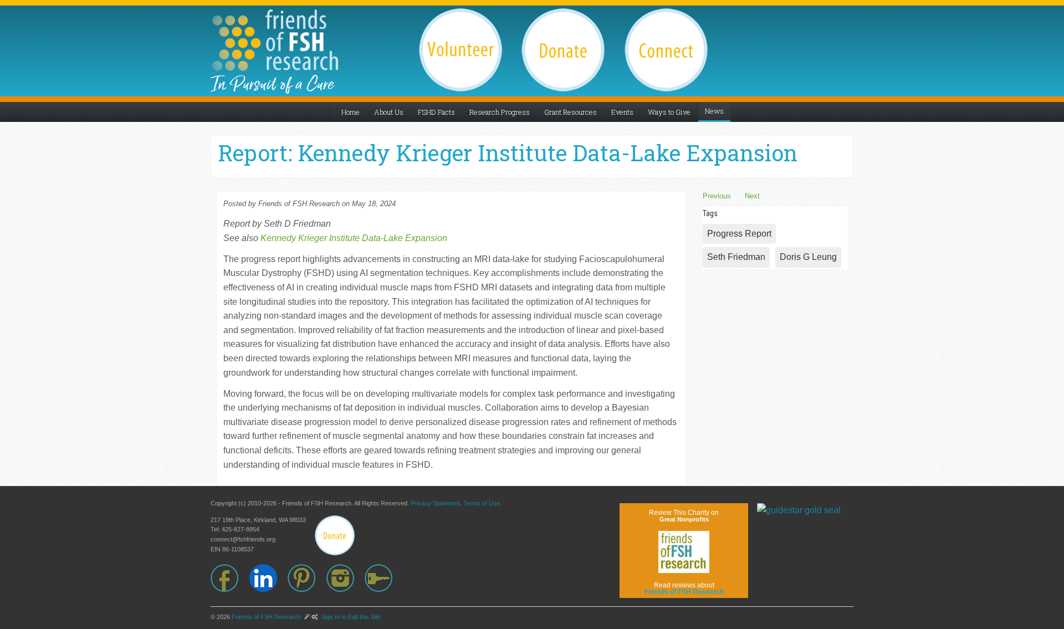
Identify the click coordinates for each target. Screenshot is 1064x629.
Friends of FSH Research (266, 616)
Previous (717, 196)
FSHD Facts (436, 112)
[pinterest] (307, 578)
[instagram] (345, 578)
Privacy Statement (435, 503)
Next (752, 196)
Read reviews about (684, 588)
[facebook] (230, 578)
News (714, 111)
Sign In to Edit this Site (350, 616)
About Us (388, 112)
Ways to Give (669, 112)
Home (350, 112)
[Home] (275, 39)
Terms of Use (481, 503)
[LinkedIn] (268, 578)
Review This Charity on (684, 516)
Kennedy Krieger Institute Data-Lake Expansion (353, 238)
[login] (384, 578)
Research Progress (499, 112)
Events (622, 112)
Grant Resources (570, 112)
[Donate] (335, 535)
